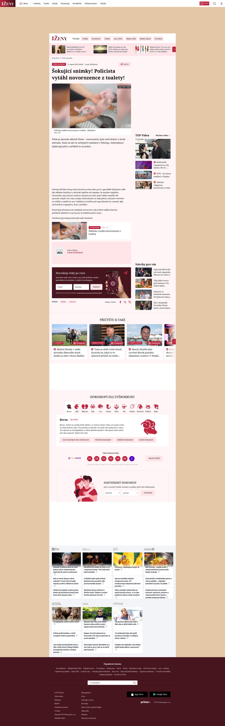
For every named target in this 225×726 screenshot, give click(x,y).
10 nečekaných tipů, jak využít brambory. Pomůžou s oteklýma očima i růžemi (126, 635)
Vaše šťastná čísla (111, 453)
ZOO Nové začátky (150, 668)
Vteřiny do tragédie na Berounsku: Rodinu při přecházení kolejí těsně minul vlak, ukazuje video (66, 592)
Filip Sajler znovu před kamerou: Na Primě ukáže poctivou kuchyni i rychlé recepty (161, 283)
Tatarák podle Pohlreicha (101, 671)
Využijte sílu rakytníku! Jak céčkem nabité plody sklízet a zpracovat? (128, 646)
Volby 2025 (75, 671)
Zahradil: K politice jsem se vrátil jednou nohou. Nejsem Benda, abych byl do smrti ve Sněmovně (65, 569)
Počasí (125, 668)
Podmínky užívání (61, 707)
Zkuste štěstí (154, 458)
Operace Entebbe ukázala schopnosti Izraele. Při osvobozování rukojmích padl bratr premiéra (127, 582)
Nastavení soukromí (88, 718)
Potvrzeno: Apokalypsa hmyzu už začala (127, 568)
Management (86, 693)
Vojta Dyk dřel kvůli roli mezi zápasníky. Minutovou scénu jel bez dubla (162, 272)
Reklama (57, 700)
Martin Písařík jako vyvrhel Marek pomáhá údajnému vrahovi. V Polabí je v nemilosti (143, 354)
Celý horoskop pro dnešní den (75, 440)
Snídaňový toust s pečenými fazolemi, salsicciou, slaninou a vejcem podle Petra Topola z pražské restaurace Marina (157, 594)
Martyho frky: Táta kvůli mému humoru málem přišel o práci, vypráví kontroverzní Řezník (95, 624)
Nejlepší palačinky (105, 674)
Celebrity (37, 3)
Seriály (55, 3)
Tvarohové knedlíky (163, 671)
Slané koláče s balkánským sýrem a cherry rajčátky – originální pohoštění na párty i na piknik (158, 581)
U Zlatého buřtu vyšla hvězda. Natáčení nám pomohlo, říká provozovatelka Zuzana (95, 581)
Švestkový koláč (120, 674)
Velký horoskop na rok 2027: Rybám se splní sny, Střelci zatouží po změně (118, 49)
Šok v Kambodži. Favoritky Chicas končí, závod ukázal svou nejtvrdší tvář (162, 305)
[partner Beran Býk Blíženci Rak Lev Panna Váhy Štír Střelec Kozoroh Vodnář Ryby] (130, 493)
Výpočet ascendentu (147, 671)
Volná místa (58, 696)
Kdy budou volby (135, 668)
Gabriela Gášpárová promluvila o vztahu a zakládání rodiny (162, 186)
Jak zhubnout (61, 668)
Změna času (111, 668)
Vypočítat (148, 493)
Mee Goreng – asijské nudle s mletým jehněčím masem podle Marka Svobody (157, 569)
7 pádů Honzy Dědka (62, 671)
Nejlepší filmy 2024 (74, 668)
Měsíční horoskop (125, 440)
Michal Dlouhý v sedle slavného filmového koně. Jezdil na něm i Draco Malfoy (69, 352)
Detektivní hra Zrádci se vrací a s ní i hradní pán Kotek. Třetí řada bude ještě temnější (97, 569)
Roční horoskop (146, 440)
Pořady (103, 3)
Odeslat (96, 287)
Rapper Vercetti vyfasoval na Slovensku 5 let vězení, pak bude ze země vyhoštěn (97, 635)
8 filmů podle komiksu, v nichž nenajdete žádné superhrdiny (64, 634)
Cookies (57, 711)
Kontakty (84, 704)
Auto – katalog (163, 668)
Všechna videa (162, 135)
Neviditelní (77, 3)
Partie (119, 668)
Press (83, 696)
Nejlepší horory (88, 668)
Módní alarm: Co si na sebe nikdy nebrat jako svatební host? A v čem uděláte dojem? (160, 50)
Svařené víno (85, 671)
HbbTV (57, 704)
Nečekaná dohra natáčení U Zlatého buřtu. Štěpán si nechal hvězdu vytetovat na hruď (95, 592)
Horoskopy (65, 3)
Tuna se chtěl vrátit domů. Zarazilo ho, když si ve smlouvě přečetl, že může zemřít (106, 354)
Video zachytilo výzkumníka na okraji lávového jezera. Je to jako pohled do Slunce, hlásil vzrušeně (127, 592)
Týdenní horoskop (103, 440)
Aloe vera (115, 671)
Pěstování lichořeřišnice (129, 671)
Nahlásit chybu (59, 718)
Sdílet (126, 65)
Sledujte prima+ (91, 3)
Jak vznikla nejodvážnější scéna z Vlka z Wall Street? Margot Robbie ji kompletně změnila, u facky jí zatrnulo (66, 648)
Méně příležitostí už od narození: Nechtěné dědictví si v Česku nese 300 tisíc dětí (77, 50)
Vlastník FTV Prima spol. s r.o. (65, 714)
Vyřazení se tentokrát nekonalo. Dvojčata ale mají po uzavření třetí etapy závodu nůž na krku (162, 294)
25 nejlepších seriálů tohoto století (66, 622)
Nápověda (85, 711)
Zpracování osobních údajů (91, 707)
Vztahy (46, 3)
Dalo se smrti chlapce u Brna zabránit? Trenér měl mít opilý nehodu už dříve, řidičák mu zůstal (65, 581)
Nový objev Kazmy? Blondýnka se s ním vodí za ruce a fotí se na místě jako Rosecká (97, 647)
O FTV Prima (59, 693)
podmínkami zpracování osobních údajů (89, 293)
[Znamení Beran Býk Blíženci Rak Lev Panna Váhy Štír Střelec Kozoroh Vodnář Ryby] (81, 287)
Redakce (84, 714)
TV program (100, 668)
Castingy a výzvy (87, 700)
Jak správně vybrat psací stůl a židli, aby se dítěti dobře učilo (126, 623)
